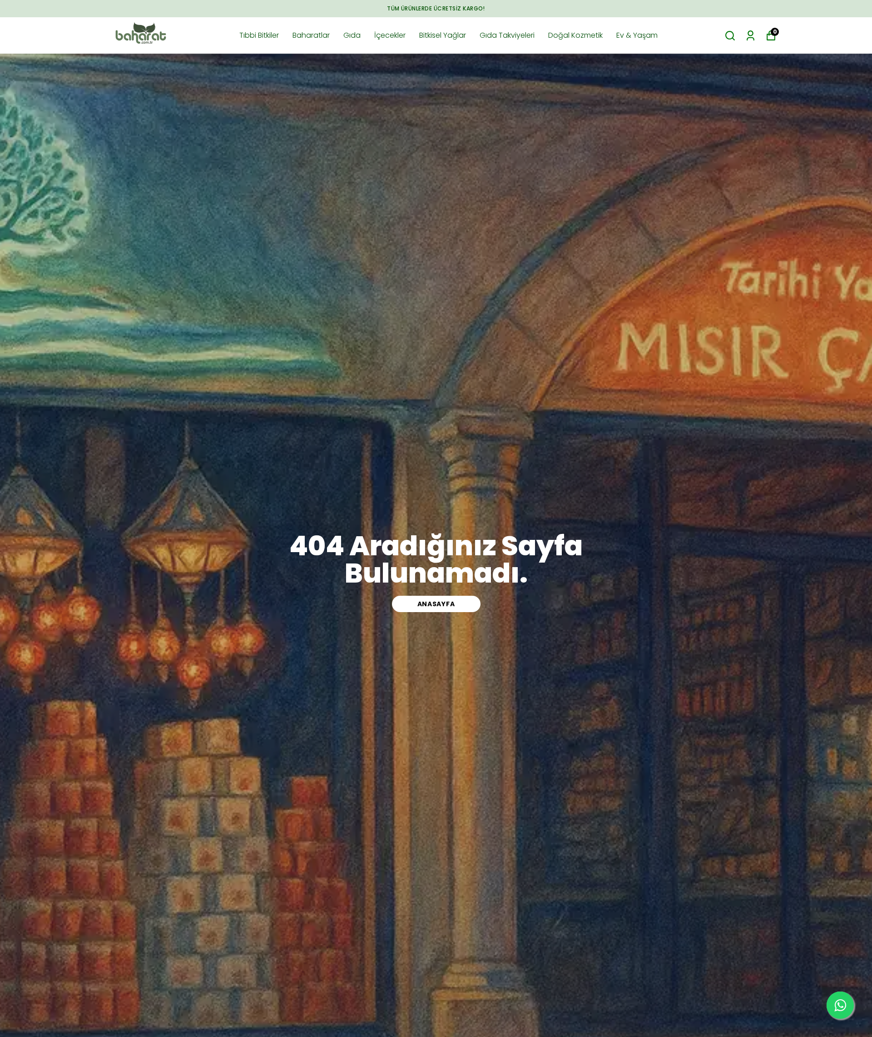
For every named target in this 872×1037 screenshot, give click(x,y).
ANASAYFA (436, 603)
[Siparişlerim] (750, 35)
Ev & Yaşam (637, 35)
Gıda (352, 35)
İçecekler (390, 35)
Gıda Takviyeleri (507, 35)
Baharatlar (311, 35)
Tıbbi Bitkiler (259, 35)
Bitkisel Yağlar (442, 35)
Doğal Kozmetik (575, 35)
